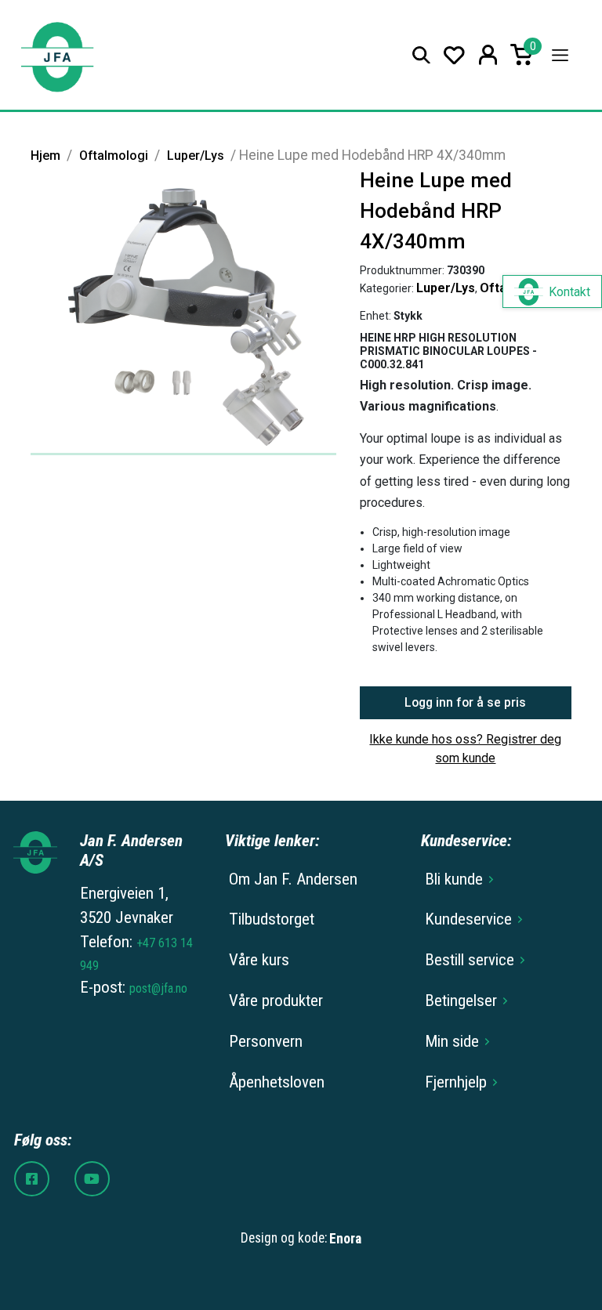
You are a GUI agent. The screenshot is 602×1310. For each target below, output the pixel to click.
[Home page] (57, 55)
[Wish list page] (454, 55)
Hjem (45, 155)
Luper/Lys (195, 155)
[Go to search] (421, 55)
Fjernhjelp (456, 1082)
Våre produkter (276, 1000)
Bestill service (469, 959)
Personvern (266, 1041)
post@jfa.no (158, 988)
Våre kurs (259, 959)
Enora (345, 1239)
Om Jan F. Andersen (293, 879)
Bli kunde (454, 879)
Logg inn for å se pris (465, 702)
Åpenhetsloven (277, 1082)
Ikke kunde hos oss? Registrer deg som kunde (465, 748)
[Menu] (560, 55)
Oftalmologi (113, 155)
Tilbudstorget (271, 919)
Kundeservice (468, 919)
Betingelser (461, 1000)
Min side (452, 1041)
